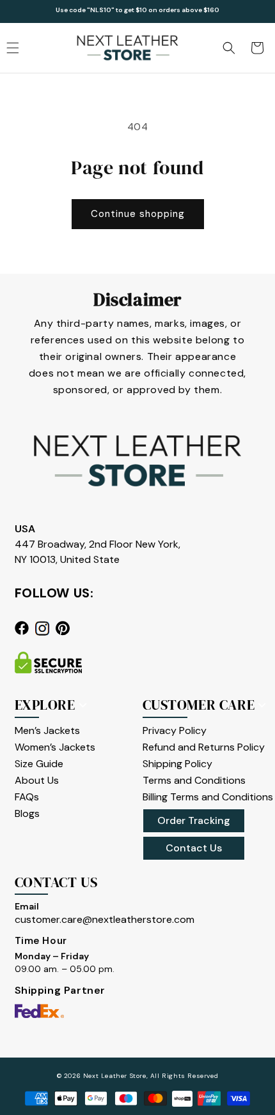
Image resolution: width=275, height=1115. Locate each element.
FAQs (27, 797)
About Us (37, 780)
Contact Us (194, 848)
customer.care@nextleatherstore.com (104, 919)
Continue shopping (138, 213)
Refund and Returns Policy (204, 747)
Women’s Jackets (55, 747)
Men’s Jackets (47, 730)
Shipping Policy (177, 763)
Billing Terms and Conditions (208, 797)
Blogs (27, 813)
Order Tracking (193, 820)
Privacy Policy (175, 730)
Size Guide (39, 763)
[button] (229, 48)
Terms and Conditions (194, 780)
